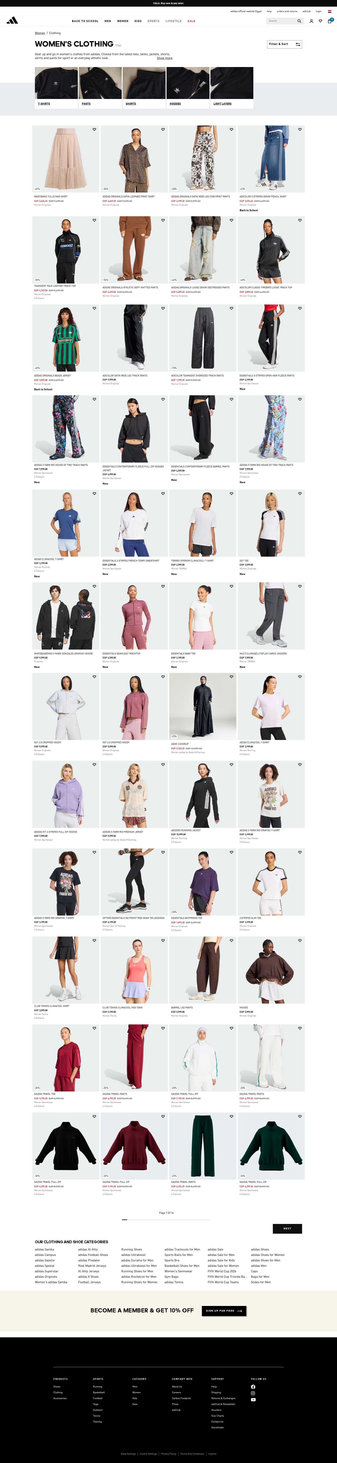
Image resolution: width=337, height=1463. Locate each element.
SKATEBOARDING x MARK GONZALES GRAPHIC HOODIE (63, 654)
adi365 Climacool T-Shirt (49, 559)
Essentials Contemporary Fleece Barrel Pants (200, 467)
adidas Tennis (174, 1282)
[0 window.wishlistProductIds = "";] (320, 21)
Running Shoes (131, 1249)
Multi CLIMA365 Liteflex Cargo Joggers (263, 654)
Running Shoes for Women (139, 1282)
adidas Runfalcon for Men (138, 1276)
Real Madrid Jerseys (92, 1266)
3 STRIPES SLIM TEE (250, 918)
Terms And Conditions (192, 1454)
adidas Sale (215, 1249)
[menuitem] (85, 21)
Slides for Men (261, 1282)
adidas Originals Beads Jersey (52, 376)
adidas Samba (44, 1249)
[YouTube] (253, 1399)
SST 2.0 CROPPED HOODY (47, 743)
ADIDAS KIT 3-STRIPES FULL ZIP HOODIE (55, 832)
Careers (176, 1392)
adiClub (176, 1410)
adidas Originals (46, 1276)
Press (175, 1404)
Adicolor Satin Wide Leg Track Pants (125, 376)
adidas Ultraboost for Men (139, 1266)
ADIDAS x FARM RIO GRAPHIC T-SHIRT (260, 830)
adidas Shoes (260, 1249)
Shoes (56, 1386)
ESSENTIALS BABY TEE (183, 654)
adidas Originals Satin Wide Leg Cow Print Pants (200, 197)
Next (287, 1228)
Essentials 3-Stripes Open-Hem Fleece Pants (267, 376)
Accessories (60, 1398)
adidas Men (259, 1266)
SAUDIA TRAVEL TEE (44, 1094)
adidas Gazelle (45, 1260)
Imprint (212, 1454)
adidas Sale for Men (221, 1255)
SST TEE (244, 561)
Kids (134, 1398)
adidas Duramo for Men (137, 1260)
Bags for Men (260, 1276)
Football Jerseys (89, 1282)
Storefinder (217, 1427)
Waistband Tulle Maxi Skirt (50, 197)
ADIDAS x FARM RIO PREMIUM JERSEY (123, 832)
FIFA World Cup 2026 (222, 1271)
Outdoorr (98, 1410)
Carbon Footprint (181, 1398)
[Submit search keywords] (299, 21)
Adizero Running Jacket (186, 830)
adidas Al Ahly (88, 1249)
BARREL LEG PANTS (182, 1008)
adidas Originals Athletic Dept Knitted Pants (130, 288)
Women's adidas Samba (51, 1282)
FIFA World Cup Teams (223, 1282)
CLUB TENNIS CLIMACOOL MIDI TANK (123, 1008)
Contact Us (217, 1422)
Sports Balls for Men (179, 1255)
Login (319, 11)
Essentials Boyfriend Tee (186, 918)
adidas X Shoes (88, 1276)
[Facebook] (253, 1386)
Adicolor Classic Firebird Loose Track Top (266, 288)
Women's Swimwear (178, 1271)
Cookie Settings (148, 1454)
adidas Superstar (46, 1271)
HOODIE (244, 1008)
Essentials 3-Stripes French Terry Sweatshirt (131, 561)
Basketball (99, 1392)
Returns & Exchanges (223, 1398)
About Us (177, 1386)
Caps (254, 1271)
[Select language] (330, 11)
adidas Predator (89, 1260)
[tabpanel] (168, 683)
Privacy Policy (168, 1454)
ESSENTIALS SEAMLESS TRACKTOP (121, 654)
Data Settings (128, 1454)
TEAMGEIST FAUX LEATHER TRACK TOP (55, 286)
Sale (134, 1404)
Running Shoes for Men (137, 1271)
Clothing (55, 33)
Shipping (216, 1392)
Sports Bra (172, 1260)
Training (97, 1422)
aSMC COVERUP (180, 744)
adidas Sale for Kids (221, 1260)
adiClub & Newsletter (223, 1404)
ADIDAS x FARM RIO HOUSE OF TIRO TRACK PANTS (61, 465)
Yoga (95, 1404)
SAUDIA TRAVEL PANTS (115, 1094)
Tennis (96, 1416)
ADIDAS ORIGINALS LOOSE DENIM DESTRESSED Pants (200, 288)
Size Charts (217, 1416)
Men (134, 1386)
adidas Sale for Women (223, 1266)
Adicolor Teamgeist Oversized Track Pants (197, 376)
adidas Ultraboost (133, 1255)
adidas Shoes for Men (265, 1260)
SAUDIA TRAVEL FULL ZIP (184, 1094)
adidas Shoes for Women (268, 1255)
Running (97, 1386)
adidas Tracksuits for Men (182, 1249)
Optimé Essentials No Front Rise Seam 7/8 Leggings (133, 918)
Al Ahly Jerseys (88, 1271)
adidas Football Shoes (93, 1255)
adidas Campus (45, 1255)
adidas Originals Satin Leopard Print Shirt (129, 197)
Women (40, 33)
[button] (85, 21)
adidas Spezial (44, 1266)
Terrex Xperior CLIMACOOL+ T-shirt (192, 561)
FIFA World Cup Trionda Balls (228, 1276)
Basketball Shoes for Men (182, 1266)
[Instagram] (253, 1393)
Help (214, 1386)
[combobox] (285, 21)
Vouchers (216, 1410)
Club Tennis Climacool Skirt (51, 1006)
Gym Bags (171, 1276)
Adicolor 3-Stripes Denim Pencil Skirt (263, 197)
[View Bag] (329, 21)
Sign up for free (220, 1311)
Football (97, 1398)
